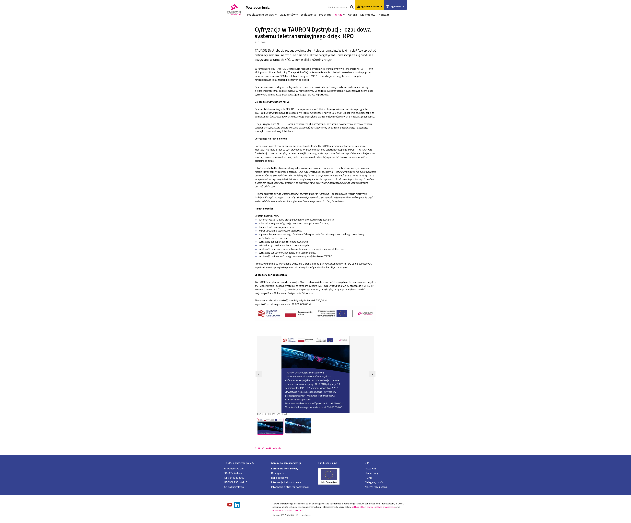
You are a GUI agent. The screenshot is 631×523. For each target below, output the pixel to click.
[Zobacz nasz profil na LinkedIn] (237, 505)
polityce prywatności (384, 507)
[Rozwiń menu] (275, 14)
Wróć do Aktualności (270, 448)
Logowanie (395, 6)
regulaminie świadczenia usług (287, 510)
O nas (338, 14)
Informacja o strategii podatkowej (290, 487)
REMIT (368, 478)
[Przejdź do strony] (339, 476)
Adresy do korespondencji (286, 463)
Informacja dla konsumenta (286, 482)
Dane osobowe (279, 478)
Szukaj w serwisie (352, 7)
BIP (367, 463)
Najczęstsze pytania (376, 487)
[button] (259, 374)
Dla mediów (367, 14)
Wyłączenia (308, 14)
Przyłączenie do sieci (260, 14)
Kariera (352, 14)
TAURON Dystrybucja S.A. (239, 463)
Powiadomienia (258, 7)
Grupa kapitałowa (234, 487)
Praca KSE (370, 468)
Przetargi (325, 14)
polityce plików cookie (363, 507)
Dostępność (278, 473)
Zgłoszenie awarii (370, 6)
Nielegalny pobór (374, 482)
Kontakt (384, 14)
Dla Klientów (288, 14)
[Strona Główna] (233, 9)
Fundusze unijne (327, 463)
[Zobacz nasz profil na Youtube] (230, 504)
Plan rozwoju (372, 473)
